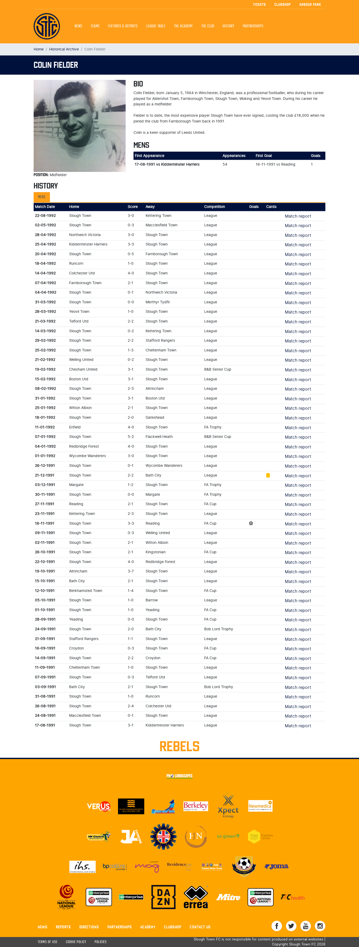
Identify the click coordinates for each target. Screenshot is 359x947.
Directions (89, 927)
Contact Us (200, 927)
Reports (63, 927)
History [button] (228, 26)
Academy (148, 927)
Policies (101, 942)
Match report (298, 216)
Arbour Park (310, 4)
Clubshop (282, 4)
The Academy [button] (183, 26)
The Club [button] (207, 26)
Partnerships (119, 927)
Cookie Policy (76, 942)
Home (39, 49)
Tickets (259, 4)
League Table (156, 26)
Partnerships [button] (253, 26)
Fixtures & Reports (123, 26)
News (78, 26)
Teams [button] (95, 26)
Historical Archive (64, 49)
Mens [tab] (41, 197)
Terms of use (48, 942)
